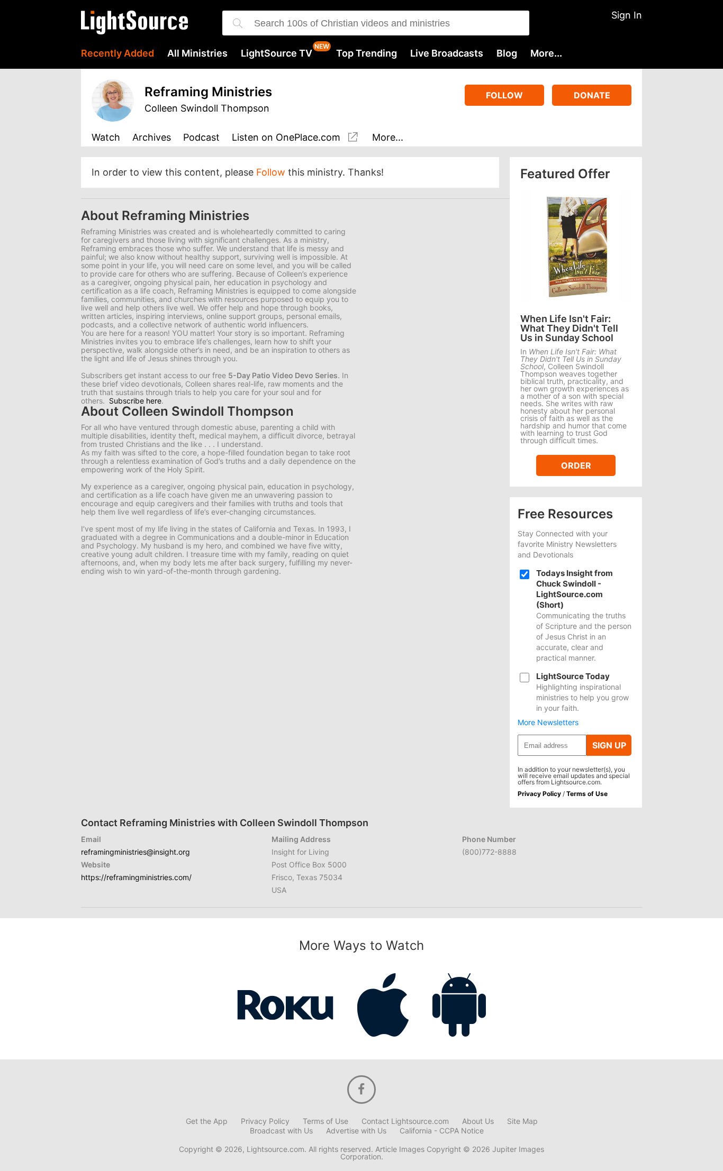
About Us (478, 1121)
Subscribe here (135, 400)
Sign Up (609, 745)
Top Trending (366, 53)
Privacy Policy (539, 794)
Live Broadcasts (446, 53)
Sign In (626, 15)
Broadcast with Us (281, 1131)
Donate (592, 95)
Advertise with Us (356, 1131)
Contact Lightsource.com (405, 1121)
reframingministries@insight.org (135, 851)
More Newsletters (548, 722)
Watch (106, 138)
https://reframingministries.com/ (136, 877)
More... (546, 53)
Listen (286, 137)
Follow (504, 95)
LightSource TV (276, 53)
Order (576, 465)
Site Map (522, 1121)
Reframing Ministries (208, 91)
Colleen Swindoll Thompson (206, 108)
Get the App (207, 1121)
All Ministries (197, 53)
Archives (151, 138)
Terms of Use (587, 794)
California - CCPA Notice (442, 1131)
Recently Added (117, 53)
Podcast (201, 138)
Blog (506, 53)
